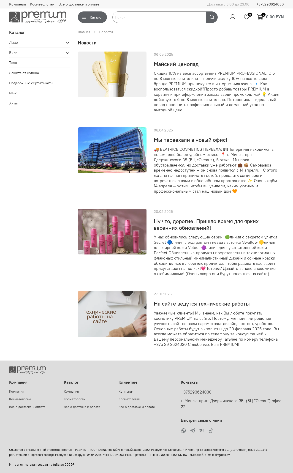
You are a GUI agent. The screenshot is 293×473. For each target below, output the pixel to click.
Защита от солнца (24, 73)
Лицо (13, 42)
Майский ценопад (176, 63)
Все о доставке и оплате (79, 4)
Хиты (13, 103)
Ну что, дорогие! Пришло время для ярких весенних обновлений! (206, 224)
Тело (13, 62)
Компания (17, 4)
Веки (13, 52)
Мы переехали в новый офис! (190, 139)
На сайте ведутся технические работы (202, 303)
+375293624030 (270, 4)
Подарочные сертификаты (31, 83)
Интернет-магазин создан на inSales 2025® (41, 464)
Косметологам (42, 4)
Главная (84, 32)
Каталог (96, 17)
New (12, 93)
